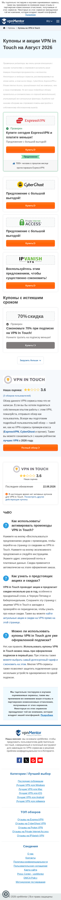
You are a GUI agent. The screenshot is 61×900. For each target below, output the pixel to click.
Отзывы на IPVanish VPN (30, 835)
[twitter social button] (26, 760)
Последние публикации (30, 781)
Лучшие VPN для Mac (30, 789)
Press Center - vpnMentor (30, 874)
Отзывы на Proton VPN (30, 827)
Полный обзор (29, 447)
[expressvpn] (30, 141)
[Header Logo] (13, 21)
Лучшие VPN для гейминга (30, 801)
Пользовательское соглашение (30, 866)
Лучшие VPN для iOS (30, 793)
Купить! (29, 149)
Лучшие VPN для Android (30, 797)
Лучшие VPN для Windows (30, 785)
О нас (30, 853)
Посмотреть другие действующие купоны (24, 498)
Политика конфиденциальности (30, 861)
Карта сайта (30, 869)
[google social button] (33, 760)
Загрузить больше (29, 360)
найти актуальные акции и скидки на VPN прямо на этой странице (29, 618)
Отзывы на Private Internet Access (30, 831)
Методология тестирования (30, 882)
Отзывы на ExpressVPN (30, 819)
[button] (6, 894)
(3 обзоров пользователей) (17, 395)
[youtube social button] (40, 760)
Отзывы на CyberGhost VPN (30, 823)
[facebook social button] (19, 760)
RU (48, 21)
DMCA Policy (30, 877)
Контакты (30, 857)
